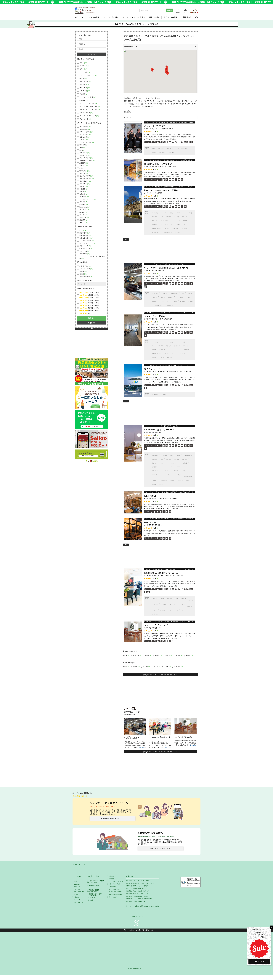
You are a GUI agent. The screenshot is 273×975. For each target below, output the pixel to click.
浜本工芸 (176, 217)
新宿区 (158, 655)
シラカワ (172, 480)
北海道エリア (77, 881)
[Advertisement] (160, 250)
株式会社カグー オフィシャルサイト (137, 893)
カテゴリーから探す (111, 17)
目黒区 (148, 655)
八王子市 (137, 655)
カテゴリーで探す (93, 876)
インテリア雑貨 (85, 113)
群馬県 (146, 667)
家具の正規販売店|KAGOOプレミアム (138, 896)
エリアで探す (77, 876)
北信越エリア (77, 894)
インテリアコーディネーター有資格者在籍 (92, 257)
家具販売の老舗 (85, 276)
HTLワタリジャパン (182, 148)
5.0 (89, 313)
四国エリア (77, 899)
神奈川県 (178, 667)
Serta (172, 225)
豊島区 (189, 655)
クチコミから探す (170, 17)
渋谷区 (126, 655)
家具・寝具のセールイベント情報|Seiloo (139, 886)
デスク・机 (84, 91)
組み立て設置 (85, 235)
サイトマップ (112, 897)
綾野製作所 (154, 225)
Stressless (186, 225)
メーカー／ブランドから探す (134, 17)
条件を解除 (92, 323)
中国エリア (77, 897)
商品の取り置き (85, 238)
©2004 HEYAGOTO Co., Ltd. (136, 969)
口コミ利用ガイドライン (116, 881)
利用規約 (111, 879)
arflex (189, 354)
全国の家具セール (93, 886)
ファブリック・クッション (89, 110)
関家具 (153, 148)
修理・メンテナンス (87, 243)
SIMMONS (168, 217)
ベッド (82, 78)
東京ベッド (154, 221)
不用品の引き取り (86, 241)
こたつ (82, 69)
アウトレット (85, 119)
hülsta (187, 480)
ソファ (83, 63)
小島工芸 (185, 221)
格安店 (82, 274)
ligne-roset (174, 354)
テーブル (84, 66)
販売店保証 (84, 254)
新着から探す (154, 17)
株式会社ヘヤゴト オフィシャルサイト (138, 880)
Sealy (161, 217)
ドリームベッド (164, 225)
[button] (152, 70)
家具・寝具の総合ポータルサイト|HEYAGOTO (140, 883)
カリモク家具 (155, 213)
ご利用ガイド (112, 886)
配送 (82, 230)
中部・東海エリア (79, 892)
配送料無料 (84, 233)
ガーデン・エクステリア (88, 116)
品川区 (179, 655)
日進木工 (161, 484)
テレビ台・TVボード (87, 75)
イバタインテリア (168, 232)
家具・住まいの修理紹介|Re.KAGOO (137, 901)
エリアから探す (93, 17)
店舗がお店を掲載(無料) (115, 894)
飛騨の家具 (154, 217)
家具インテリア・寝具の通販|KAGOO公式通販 (140, 899)
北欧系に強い (85, 266)
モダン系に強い (85, 269)
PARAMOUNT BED (156, 232)
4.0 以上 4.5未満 (93, 308)
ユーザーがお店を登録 (115, 892)
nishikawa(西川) (188, 213)
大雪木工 (161, 358)
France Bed (164, 213)
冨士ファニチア (170, 148)
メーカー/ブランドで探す (95, 881)
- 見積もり (92, 897)
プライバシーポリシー (115, 884)
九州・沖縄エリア (79, 902)
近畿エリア (77, 889)
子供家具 (84, 94)
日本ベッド (161, 148)
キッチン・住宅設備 (87, 97)
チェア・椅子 (85, 72)
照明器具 (83, 100)
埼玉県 (157, 667)
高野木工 (177, 232)
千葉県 (167, 667)
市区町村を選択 (92, 54)
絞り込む (91, 318)
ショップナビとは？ (114, 889)
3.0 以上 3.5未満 (93, 303)
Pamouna (182, 301)
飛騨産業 (154, 484)
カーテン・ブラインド (88, 103)
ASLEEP (178, 213)
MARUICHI (169, 358)
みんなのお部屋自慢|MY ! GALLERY (137, 888)
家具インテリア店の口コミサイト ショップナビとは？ (136, 24)
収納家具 (84, 85)
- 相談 (91, 900)
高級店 (82, 271)
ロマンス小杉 (163, 480)
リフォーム (84, 251)
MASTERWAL (162, 152)
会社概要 (111, 876)
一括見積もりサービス (189, 17)
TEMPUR (179, 225)
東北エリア (77, 884)
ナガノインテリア (175, 221)
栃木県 (136, 667)
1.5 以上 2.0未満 (93, 295)
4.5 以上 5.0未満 (93, 311)
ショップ (84, 864)
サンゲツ (154, 152)
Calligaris (190, 301)
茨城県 (126, 667)
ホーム (75, 864)
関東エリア (77, 887)
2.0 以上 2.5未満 (93, 298)
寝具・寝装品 (85, 81)
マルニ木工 (171, 152)
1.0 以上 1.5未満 (93, 292)
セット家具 (84, 88)
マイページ (79, 17)
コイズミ (175, 301)
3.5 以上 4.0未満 (93, 305)
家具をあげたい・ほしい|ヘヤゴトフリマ (139, 891)
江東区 (169, 655)
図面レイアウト (85, 248)
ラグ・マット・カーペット (89, 106)
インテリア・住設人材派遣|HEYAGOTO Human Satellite (143, 906)
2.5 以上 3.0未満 (93, 300)
